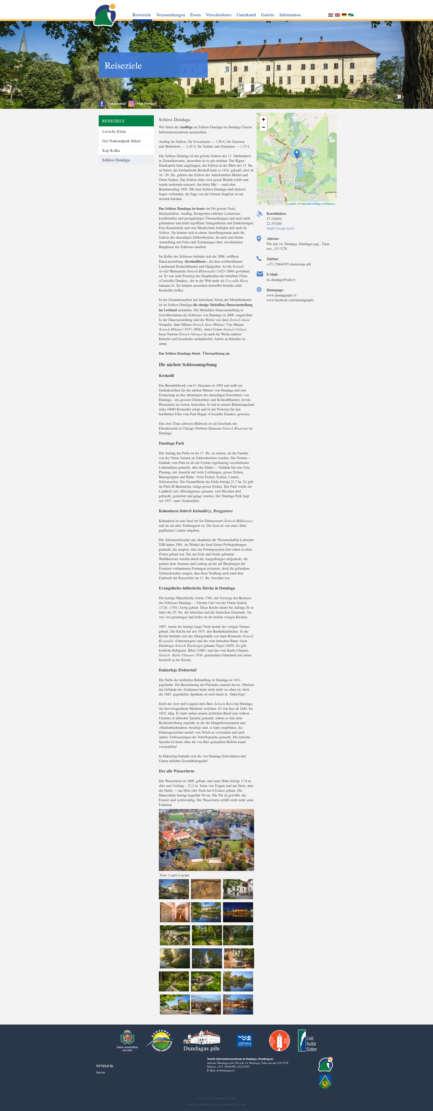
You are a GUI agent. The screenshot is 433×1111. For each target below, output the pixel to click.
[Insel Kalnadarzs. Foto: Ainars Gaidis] (175, 968)
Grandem (213, 1104)
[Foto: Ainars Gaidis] (237, 1014)
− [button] (263, 127)
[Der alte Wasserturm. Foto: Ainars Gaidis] (175, 1014)
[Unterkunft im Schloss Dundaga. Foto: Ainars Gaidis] (175, 922)
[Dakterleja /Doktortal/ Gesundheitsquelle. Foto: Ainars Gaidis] (206, 991)
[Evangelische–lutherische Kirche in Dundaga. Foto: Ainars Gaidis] (207, 968)
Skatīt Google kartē (280, 228)
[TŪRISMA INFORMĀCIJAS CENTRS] (105, 15)
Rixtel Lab (239, 1104)
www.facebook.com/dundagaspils (290, 299)
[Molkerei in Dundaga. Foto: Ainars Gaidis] (237, 991)
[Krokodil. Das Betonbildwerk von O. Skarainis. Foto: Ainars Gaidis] (175, 945)
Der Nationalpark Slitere (121, 140)
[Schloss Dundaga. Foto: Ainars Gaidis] (174, 898)
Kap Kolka (111, 150)
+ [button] (263, 119)
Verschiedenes (219, 15)
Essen (195, 15)
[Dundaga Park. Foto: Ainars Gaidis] (207, 945)
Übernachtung (214, 353)
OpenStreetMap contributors (318, 203)
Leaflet (292, 203)
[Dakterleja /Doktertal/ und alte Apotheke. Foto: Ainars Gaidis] (238, 968)
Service (100, 1072)
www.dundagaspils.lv (282, 295)
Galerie (267, 15)
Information (290, 15)
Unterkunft (246, 15)
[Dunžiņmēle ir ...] (351, 15)
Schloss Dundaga (116, 159)
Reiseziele (142, 15)
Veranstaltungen (170, 15)
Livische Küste (114, 131)
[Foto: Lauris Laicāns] (206, 1014)
